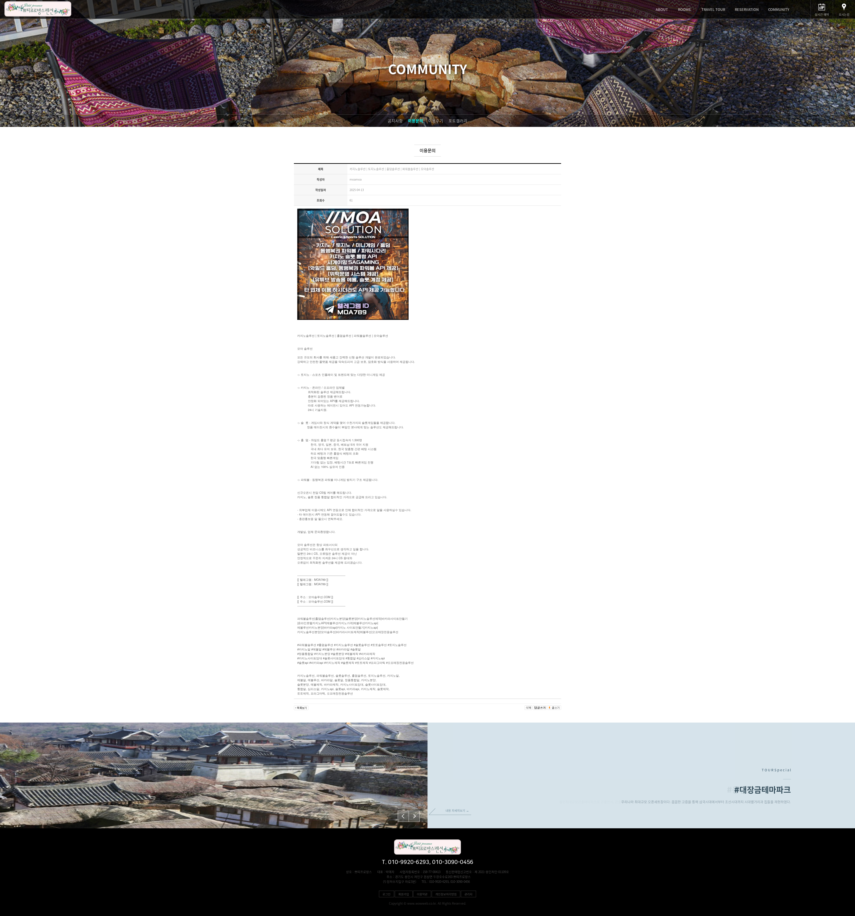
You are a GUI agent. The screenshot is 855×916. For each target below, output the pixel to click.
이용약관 (422, 894)
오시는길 (844, 14)
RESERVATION (747, 9)
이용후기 (435, 121)
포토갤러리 (457, 121)
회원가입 (403, 894)
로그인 (387, 894)
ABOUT (662, 9)
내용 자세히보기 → (457, 810)
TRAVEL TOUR (713, 9)
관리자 (468, 894)
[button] (414, 816)
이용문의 (415, 121)
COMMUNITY (778, 9)
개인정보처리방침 (446, 894)
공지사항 (395, 121)
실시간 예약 (822, 14)
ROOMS (684, 9)
